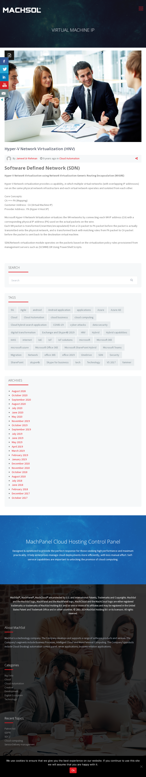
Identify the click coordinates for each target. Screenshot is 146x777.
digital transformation (23, 332)
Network (33, 355)
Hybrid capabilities (116, 332)
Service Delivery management (20, 744)
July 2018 (17, 480)
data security (100, 324)
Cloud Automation (69, 158)
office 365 (50, 355)
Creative (9, 687)
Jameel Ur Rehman (26, 158)
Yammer (126, 362)
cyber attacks (78, 324)
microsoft (84, 340)
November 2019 (21, 421)
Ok (73, 770)
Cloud (14, 317)
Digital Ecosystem (14, 695)
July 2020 (17, 408)
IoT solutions (65, 340)
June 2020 (17, 412)
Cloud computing (14, 740)
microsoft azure (20, 347)
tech (77, 362)
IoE (40, 340)
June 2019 (17, 438)
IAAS (13, 340)
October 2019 (19, 425)
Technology (93, 362)
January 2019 (19, 459)
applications (84, 310)
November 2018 (21, 468)
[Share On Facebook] (4, 61)
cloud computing (84, 317)
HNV (83, 332)
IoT (50, 340)
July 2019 (17, 433)
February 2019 (20, 455)
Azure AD (116, 310)
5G (12, 310)
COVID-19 (58, 324)
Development (11, 691)
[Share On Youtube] (4, 85)
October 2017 (19, 498)
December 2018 (21, 463)
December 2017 (21, 493)
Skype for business (58, 362)
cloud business (59, 317)
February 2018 (20, 489)
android (37, 310)
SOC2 (7, 736)
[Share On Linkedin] (4, 77)
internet (27, 340)
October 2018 (19, 472)
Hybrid (95, 332)
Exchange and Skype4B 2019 (58, 332)
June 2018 (17, 485)
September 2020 (21, 399)
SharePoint (17, 362)
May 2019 (17, 442)
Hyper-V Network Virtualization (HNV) (40, 148)
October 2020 (19, 395)
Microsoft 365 (104, 340)
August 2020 (19, 404)
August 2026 (19, 391)
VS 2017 (111, 362)
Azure (101, 310)
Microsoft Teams (112, 347)
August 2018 (19, 476)
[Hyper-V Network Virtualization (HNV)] (73, 96)
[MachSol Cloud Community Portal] (22, 9)
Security (114, 355)
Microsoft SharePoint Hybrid (80, 347)
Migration (16, 355)
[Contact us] (4, 93)
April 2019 (17, 446)
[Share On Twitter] (4, 69)
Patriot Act (10, 728)
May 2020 (17, 416)
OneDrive (86, 355)
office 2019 (68, 355)
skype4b (35, 362)
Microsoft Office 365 (46, 347)
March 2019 (18, 450)
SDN (100, 355)
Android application (59, 310)
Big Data (9, 675)
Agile (23, 310)
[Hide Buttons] (2, 99)
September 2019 (21, 429)
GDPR (8, 732)
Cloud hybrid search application (29, 324)
